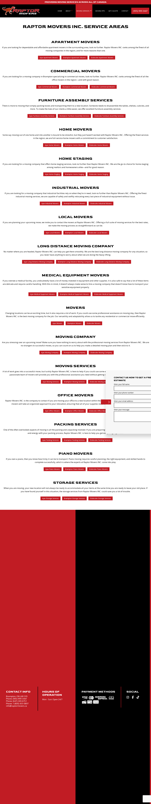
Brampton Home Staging (74, 174)
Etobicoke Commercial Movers (103, 87)
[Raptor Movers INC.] (21, 10)
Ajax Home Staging (52, 174)
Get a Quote (113, 11)
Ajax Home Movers (52, 145)
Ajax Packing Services (50, 440)
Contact (125, 11)
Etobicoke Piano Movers (98, 469)
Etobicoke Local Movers (98, 233)
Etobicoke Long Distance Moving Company (112, 262)
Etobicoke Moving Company (101, 352)
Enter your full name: (97, 384)
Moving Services (83, 11)
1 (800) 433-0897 (21, 703)
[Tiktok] (138, 697)
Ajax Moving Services (51, 382)
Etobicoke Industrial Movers (101, 203)
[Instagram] (127, 697)
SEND (134, 425)
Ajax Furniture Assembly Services (41, 116)
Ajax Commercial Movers (47, 87)
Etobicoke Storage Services (100, 498)
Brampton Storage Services (74, 498)
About (68, 11)
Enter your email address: (98, 401)
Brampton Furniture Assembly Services (74, 116)
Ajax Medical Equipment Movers (42, 294)
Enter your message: (97, 409)
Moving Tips (100, 11)
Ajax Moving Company (49, 352)
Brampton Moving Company (74, 352)
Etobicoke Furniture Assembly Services (109, 116)
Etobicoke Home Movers (98, 145)
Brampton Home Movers (74, 145)
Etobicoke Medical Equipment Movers (108, 294)
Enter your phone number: (99, 393)
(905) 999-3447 (140, 10)
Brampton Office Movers (74, 411)
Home (60, 11)
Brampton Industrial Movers (74, 203)
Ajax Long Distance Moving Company (38, 262)
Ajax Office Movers (52, 411)
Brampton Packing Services (74, 440)
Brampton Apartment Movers (74, 57)
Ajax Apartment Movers (49, 57)
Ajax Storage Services (50, 498)
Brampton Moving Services (74, 382)
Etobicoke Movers (93, 323)
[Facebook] (133, 697)
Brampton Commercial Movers (74, 87)
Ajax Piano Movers (52, 469)
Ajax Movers (57, 323)
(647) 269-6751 (20, 701)
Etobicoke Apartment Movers (102, 57)
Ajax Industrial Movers (50, 203)
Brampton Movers (74, 323)
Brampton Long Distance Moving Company (74, 262)
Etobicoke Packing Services (100, 440)
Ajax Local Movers (53, 233)
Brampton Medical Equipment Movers (74, 294)
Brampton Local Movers (74, 233)
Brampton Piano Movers (74, 469)
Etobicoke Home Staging (98, 174)
